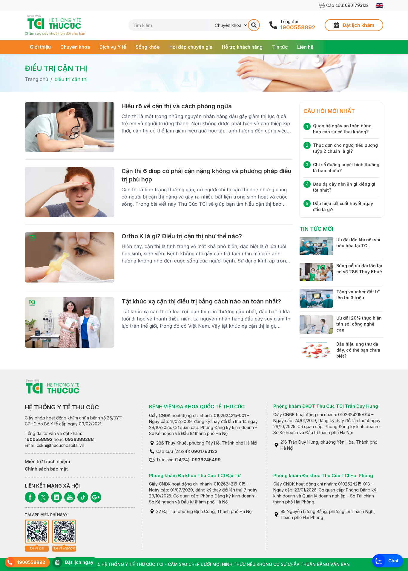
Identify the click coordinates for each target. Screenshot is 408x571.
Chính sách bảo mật (46, 469)
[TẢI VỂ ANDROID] (64, 531)
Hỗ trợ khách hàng (242, 47)
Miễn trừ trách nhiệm (47, 461)
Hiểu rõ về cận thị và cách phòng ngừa (177, 106)
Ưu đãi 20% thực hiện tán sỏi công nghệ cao (359, 323)
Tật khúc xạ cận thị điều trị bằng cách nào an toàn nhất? (201, 301)
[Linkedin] (56, 497)
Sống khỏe (148, 47)
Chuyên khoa (75, 47)
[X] (43, 497)
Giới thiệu (40, 47)
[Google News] (96, 497)
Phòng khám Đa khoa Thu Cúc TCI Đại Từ (195, 475)
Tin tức (280, 47)
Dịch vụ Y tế (112, 47)
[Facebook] (30, 497)
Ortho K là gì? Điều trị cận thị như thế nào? (182, 236)
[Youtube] (69, 497)
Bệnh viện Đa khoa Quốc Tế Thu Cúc (197, 407)
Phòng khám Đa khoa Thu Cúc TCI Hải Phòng (323, 475)
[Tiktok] (82, 497)
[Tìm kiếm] (254, 25)
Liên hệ (305, 47)
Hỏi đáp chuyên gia (190, 47)
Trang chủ (36, 79)
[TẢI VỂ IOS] (37, 531)
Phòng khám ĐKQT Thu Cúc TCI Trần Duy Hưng (325, 406)
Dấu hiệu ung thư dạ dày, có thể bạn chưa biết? (358, 349)
